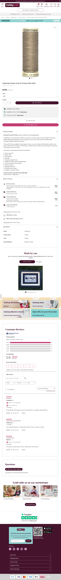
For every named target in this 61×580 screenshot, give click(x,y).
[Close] (60, 1)
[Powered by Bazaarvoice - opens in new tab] (30, 292)
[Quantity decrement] (3, 102)
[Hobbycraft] (12, 5)
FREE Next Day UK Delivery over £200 (43, 14)
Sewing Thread (22, 17)
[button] (30, 52)
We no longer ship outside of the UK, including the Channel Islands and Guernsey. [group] (30, 1)
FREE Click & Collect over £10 (27, 14)
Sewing (7, 17)
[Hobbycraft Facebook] (10, 549)
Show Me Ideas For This (31, 125)
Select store (24, 112)
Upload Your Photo (27, 261)
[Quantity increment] (10, 102)
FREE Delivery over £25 (14, 14)
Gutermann (27, 231)
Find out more (6, 211)
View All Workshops (30, 504)
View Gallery (39, 261)
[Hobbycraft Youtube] (14, 549)
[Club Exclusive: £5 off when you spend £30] (30, 20)
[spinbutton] (6, 102)
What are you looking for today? (31, 10)
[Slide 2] (31, 78)
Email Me (28, 540)
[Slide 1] (29, 78)
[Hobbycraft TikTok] (25, 549)
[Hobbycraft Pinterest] (22, 549)
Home (2, 17)
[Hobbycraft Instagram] (18, 549)
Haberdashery (14, 17)
